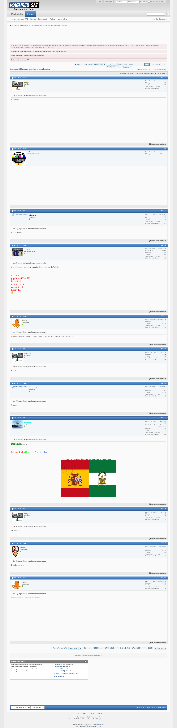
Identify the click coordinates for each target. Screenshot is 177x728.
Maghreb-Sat (17, 14)
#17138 (163, 508)
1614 (120, 64)
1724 (163, 64)
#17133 (163, 245)
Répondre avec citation (158, 144)
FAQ (26, 19)
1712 (136, 64)
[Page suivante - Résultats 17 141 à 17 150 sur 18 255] (120, 67)
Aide (99, 1)
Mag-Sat (148, 707)
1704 (131, 64)
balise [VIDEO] (60, 671)
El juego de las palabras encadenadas (34, 69)
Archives (154, 707)
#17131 (163, 77)
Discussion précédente (82, 655)
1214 (115, 64)
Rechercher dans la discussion (145, 73)
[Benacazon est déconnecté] (17, 424)
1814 (114, 67)
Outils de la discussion (126, 73)
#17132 (163, 210)
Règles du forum (59, 676)
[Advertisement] (88, 28)
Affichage (161, 73)
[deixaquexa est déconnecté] (19, 214)
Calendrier (33, 19)
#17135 (163, 349)
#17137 (163, 417)
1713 (142, 64)
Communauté (42, 19)
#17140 (163, 577)
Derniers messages (17, 19)
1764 (109, 67)
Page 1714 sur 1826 (84, 64)
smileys (58, 667)
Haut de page (162, 707)
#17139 (163, 543)
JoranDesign (100, 724)
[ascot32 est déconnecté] (17, 85)
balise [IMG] (59, 669)
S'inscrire (108, 1)
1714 (147, 64)
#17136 (163, 383)
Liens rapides (62, 19)
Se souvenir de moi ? (157, 1)
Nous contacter (140, 707)
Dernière (126, 67)
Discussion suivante (96, 655)
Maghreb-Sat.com (88, 726)
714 (109, 64)
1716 (158, 64)
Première (98, 65)
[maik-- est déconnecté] (16, 323)
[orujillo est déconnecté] (17, 252)
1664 (125, 64)
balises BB (59, 664)
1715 (152, 64)
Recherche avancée (160, 19)
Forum (30, 14)
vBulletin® (88, 717)
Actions (52, 19)
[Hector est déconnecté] (15, 551)
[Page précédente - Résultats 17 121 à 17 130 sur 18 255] (104, 65)
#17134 (163, 316)
